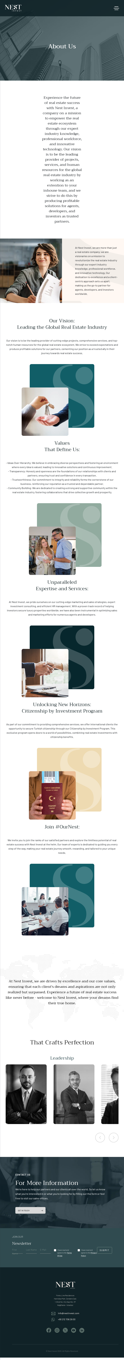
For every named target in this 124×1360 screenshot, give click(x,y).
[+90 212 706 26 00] (54, 1319)
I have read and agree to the (64, 1253)
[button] (100, 1137)
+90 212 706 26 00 (66, 1319)
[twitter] (65, 1330)
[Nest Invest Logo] (13, 8)
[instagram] (57, 1330)
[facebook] (48, 1330)
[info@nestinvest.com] (54, 1313)
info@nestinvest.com (68, 1313)
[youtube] (73, 1330)
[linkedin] (81, 1330)
